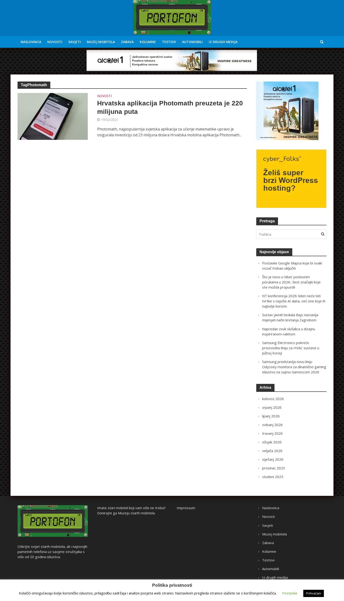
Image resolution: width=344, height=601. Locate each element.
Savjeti (74, 42)
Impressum (186, 507)
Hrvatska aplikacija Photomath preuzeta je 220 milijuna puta (170, 107)
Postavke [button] (289, 593)
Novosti (54, 42)
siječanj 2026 (272, 459)
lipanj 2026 (271, 416)
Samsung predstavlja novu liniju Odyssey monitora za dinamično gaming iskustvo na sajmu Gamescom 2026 (294, 366)
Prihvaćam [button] (313, 593)
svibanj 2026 (272, 424)
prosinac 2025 (273, 468)
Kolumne (148, 42)
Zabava (127, 42)
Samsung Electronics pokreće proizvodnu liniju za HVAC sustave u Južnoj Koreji (290, 347)
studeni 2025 (272, 476)
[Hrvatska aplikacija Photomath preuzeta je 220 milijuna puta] (53, 116)
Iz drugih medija (223, 42)
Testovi (169, 42)
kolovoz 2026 (273, 398)
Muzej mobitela (101, 42)
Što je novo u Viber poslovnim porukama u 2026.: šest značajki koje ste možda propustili (291, 282)
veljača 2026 (272, 450)
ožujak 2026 (272, 442)
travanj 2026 (272, 433)
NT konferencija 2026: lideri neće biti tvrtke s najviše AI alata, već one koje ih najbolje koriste (293, 300)
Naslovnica (31, 42)
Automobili (192, 42)
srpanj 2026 (272, 407)
